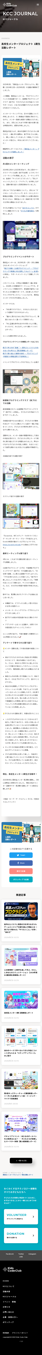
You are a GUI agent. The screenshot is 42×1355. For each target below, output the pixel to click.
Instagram (32, 1254)
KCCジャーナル (16, 1173)
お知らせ (6, 1307)
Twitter (21, 1254)
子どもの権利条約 (27, 211)
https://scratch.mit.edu (12, 544)
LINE (21, 1257)
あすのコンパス (28, 208)
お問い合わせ (8, 1312)
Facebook (10, 1254)
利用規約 (6, 1333)
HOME (5, 1173)
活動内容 (6, 1291)
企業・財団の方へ (10, 1317)
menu (37, 4)
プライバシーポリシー (20, 1333)
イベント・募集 (9, 1302)
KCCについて (8, 1286)
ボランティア (8, 1322)
